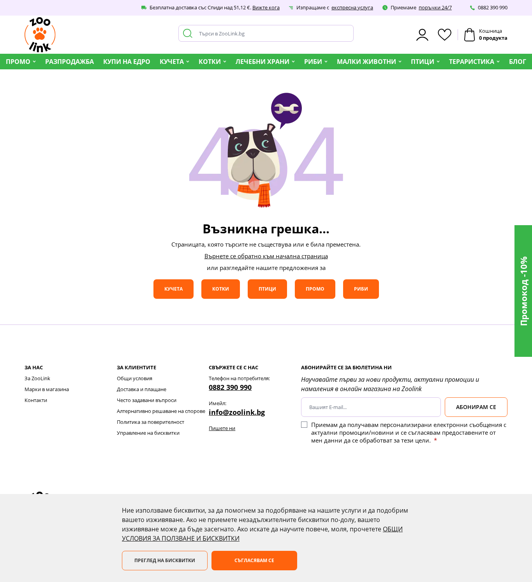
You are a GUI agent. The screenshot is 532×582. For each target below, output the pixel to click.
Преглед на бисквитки (164, 560)
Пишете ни (222, 428)
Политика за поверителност (150, 421)
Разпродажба (69, 61)
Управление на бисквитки (148, 432)
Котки (210, 61)
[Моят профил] (422, 35)
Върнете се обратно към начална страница (266, 256)
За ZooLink (37, 378)
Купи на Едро (126, 61)
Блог (517, 61)
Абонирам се (476, 407)
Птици (422, 61)
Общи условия (134, 378)
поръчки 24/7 (435, 7)
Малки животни (366, 61)
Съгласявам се (254, 560)
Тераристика (471, 61)
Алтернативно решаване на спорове (161, 410)
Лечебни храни (262, 61)
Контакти (36, 400)
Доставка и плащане (141, 389)
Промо (18, 61)
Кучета (172, 61)
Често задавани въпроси (146, 400)
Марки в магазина (47, 389)
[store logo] (40, 34)
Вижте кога (266, 7)
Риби (313, 61)
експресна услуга (352, 7)
